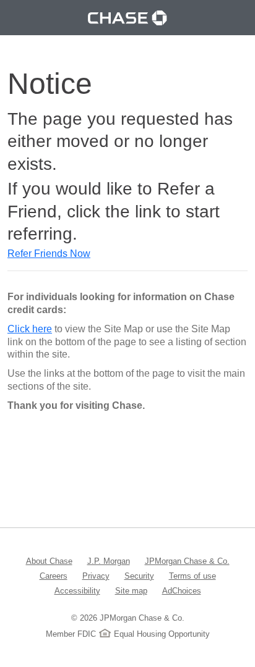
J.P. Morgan (108, 561)
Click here (29, 329)
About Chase (49, 561)
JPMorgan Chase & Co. (187, 561)
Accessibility (77, 590)
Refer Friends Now (48, 253)
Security (139, 576)
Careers (53, 576)
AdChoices (181, 590)
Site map (131, 590)
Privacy (96, 576)
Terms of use (192, 576)
